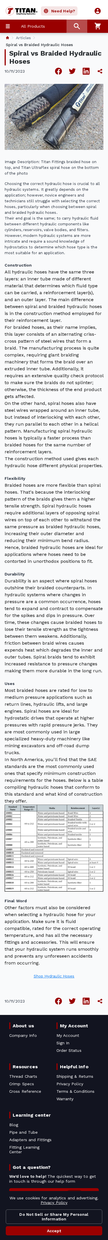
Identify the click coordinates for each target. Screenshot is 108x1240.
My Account (74, 1025)
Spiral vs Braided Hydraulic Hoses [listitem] (39, 44)
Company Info (23, 1035)
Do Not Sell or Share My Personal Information (53, 1216)
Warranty (65, 1098)
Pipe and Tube (23, 1132)
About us (23, 1025)
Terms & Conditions (75, 1091)
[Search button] (77, 26)
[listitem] (7, 38)
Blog (13, 1124)
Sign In (63, 1043)
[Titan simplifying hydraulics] (18, 11)
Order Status (69, 1050)
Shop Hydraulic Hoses (54, 976)
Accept (54, 1230)
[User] (97, 11)
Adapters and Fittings (30, 1139)
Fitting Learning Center (24, 1149)
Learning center (32, 1115)
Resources (25, 1066)
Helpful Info (74, 1066)
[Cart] (97, 26)
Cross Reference (25, 1091)
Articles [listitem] (23, 37)
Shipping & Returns (75, 1076)
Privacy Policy (54, 1202)
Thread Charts (23, 1076)
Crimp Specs (21, 1084)
